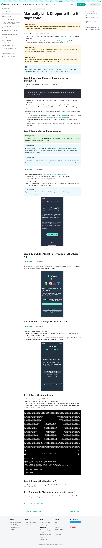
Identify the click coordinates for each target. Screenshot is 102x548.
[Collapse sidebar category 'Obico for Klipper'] (20, 11)
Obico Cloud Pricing (15, 532)
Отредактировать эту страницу (34, 503)
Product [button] (14, 4)
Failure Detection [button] (6, 40)
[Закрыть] (100, 1)
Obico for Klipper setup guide (62, 41)
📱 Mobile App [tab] (29, 169)
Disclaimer (58, 534)
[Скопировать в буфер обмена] (79, 91)
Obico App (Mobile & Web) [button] (8, 48)
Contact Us (58, 527)
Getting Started (5, 8)
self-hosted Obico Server (46, 117)
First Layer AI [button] (5, 43)
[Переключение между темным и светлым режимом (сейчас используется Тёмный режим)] (87, 4)
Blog (43, 4)
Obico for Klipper (6, 11)
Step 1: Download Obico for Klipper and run (92, 10)
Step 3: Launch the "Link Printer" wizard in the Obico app (92, 18)
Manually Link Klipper (8, 14)
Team (56, 525)
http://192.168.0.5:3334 (61, 117)
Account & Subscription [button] (8, 51)
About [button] (53, 4)
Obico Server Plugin (45, 530)
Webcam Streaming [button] (7, 45)
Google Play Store (62, 174)
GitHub (60, 1)
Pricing (48, 4)
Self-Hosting (43, 525)
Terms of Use (58, 532)
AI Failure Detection (30, 525)
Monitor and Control (30, 522)
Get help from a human (8, 56)
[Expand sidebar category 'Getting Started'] (20, 8)
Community (36, 4)
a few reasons (64, 36)
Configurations (6, 16)
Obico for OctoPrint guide (47, 61)
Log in (73, 4)
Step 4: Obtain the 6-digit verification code (90, 22)
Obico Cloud (54, 69)
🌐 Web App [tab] (39, 169)
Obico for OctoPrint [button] (7, 37)
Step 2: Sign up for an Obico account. (91, 14)
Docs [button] (21, 4)
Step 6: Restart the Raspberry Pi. (92, 27)
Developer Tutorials (45, 534)
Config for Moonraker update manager (10, 31)
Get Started (81, 4)
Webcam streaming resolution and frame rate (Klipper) (11, 22)
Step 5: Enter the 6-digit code (91, 25)
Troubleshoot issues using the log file (10, 27)
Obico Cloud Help (45, 522)
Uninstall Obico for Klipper (9, 35)
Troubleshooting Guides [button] (8, 53)
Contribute (28, 4)
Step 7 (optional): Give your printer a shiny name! (92, 30)
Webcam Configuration (9, 19)
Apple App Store (50, 174)
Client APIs (43, 532)
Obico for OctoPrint (15, 522)
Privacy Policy (58, 529)
